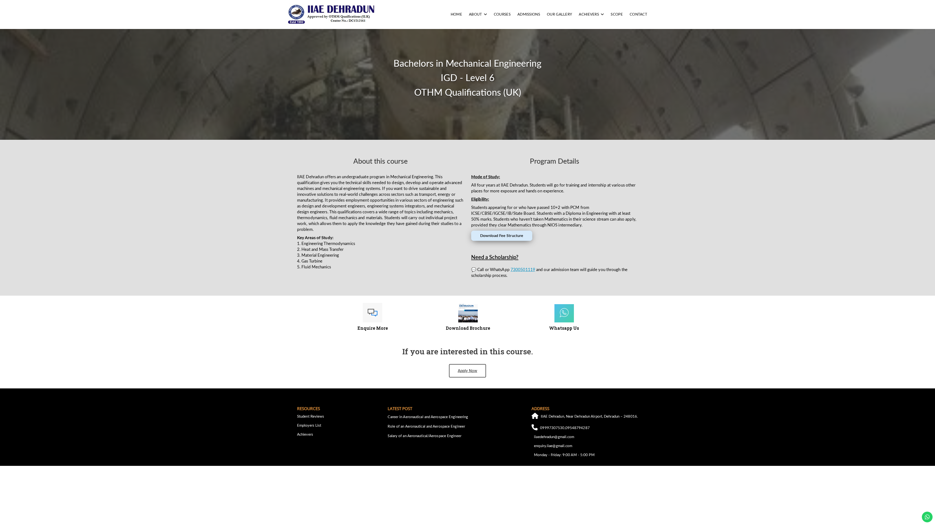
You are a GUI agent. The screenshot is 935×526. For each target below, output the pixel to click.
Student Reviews (310, 416)
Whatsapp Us (564, 328)
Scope (617, 14)
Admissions (528, 14)
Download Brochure (468, 328)
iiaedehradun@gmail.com (554, 437)
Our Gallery (559, 14)
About (475, 14)
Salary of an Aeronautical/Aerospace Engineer (424, 436)
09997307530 (552, 428)
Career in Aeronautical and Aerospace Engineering (428, 417)
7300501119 (523, 270)
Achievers (589, 14)
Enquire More (372, 328)
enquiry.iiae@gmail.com (553, 446)
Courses (502, 14)
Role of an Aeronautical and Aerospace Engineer (426, 426)
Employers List (309, 425)
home (456, 14)
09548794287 (577, 428)
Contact (638, 14)
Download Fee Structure (501, 236)
